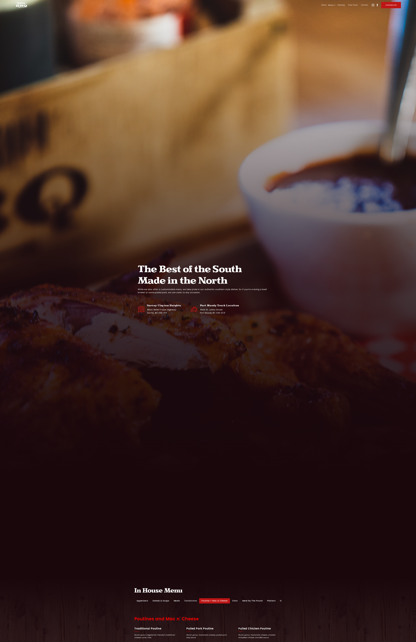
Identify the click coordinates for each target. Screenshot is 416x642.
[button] (332, 5)
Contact (364, 5)
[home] (21, 5)
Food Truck (353, 5)
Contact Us (391, 5)
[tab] (142, 600)
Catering (341, 5)
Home (323, 5)
